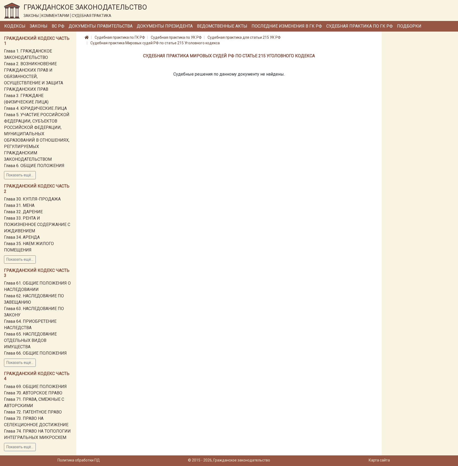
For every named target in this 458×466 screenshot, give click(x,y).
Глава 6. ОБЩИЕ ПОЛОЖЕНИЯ (34, 165)
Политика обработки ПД (79, 460)
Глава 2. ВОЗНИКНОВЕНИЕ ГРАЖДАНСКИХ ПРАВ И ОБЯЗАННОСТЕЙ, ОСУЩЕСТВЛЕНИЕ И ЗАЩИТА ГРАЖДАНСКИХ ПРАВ (33, 76)
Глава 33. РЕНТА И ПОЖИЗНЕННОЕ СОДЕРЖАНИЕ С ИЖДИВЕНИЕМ (37, 224)
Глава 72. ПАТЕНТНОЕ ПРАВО (33, 412)
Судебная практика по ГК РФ (359, 26)
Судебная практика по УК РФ (176, 37)
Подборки (409, 26)
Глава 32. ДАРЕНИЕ (23, 211)
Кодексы (14, 26)
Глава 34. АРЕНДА (22, 237)
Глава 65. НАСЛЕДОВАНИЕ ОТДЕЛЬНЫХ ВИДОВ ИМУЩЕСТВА (30, 340)
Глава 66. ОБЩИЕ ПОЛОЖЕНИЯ (35, 353)
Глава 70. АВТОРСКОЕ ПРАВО (33, 392)
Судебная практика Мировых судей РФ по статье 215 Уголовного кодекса (155, 43)
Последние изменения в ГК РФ (287, 26)
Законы (38, 26)
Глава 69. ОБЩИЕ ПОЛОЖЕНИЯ (35, 386)
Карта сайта (379, 460)
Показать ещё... (19, 175)
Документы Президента (165, 26)
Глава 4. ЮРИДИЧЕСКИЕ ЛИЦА (35, 108)
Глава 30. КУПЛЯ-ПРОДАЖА (32, 199)
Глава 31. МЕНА (19, 205)
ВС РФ (58, 26)
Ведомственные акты (222, 26)
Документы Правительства (101, 26)
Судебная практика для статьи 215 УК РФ (244, 37)
